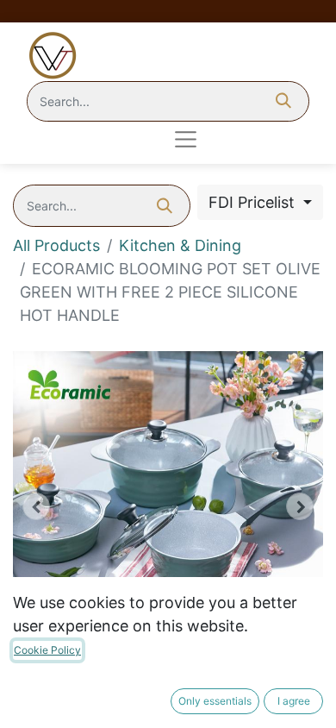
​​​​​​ (114, 139)
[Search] (283, 102)
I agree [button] (293, 700)
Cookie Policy (47, 649)
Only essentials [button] (215, 700)
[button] (36, 506)
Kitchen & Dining (180, 245)
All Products (56, 245)
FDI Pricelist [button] (253, 202)
